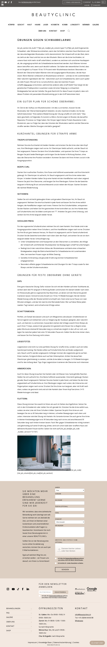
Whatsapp (79, 621)
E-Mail (57, 513)
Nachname (58, 500)
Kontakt (88, 2)
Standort (58, 519)
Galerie (95, 24)
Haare (37, 24)
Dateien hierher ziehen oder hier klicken (71, 549)
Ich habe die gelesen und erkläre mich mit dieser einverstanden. (71, 559)
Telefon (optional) (61, 506)
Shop (62, 31)
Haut (29, 24)
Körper (11, 24)
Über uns (42, 31)
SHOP (8, 630)
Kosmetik (55, 24)
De (103, 2)
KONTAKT (10, 626)
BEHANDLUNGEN (13, 608)
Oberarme (28, 85)
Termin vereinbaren (73, 2)
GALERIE (9, 617)
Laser (45, 24)
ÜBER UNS (10, 622)
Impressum (32, 642)
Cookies (76, 642)
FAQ (7, 613)
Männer (86, 24)
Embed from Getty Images (24, 434)
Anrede (57, 487)
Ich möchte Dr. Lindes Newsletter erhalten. (70, 563)
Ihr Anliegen (59, 525)
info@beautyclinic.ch (83, 614)
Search (69, 31)
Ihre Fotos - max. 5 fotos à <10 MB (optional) (66, 541)
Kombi (65, 24)
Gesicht (20, 24)
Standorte (96, 5)
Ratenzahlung (27, 2)
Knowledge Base (45, 642)
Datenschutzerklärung (72, 558)
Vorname (58, 494)
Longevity (75, 24)
